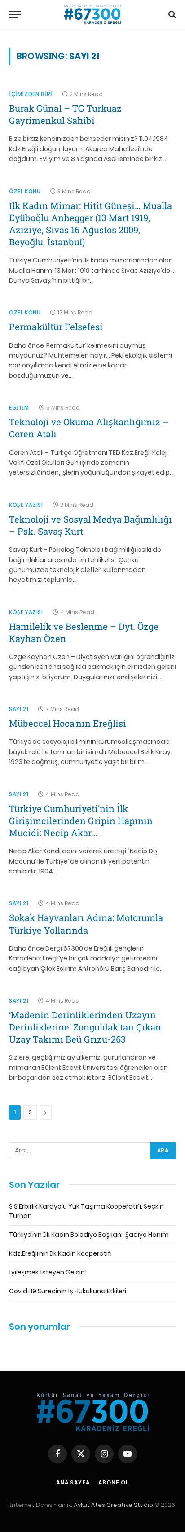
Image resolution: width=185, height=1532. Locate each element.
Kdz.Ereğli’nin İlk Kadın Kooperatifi (60, 1253)
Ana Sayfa (73, 1482)
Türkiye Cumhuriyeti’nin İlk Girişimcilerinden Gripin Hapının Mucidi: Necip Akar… (81, 820)
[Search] (171, 14)
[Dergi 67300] (92, 14)
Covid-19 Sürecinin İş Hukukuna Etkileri (67, 1291)
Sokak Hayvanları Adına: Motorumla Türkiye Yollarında (86, 923)
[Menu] (15, 14)
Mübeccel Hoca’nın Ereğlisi (67, 723)
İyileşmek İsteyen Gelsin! (48, 1272)
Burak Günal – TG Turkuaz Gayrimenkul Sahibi (65, 114)
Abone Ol (113, 1482)
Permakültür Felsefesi (56, 326)
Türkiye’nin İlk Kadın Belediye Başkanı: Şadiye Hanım (89, 1234)
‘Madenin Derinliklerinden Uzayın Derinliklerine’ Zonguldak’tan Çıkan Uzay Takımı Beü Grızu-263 (85, 1027)
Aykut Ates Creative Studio (113, 1505)
